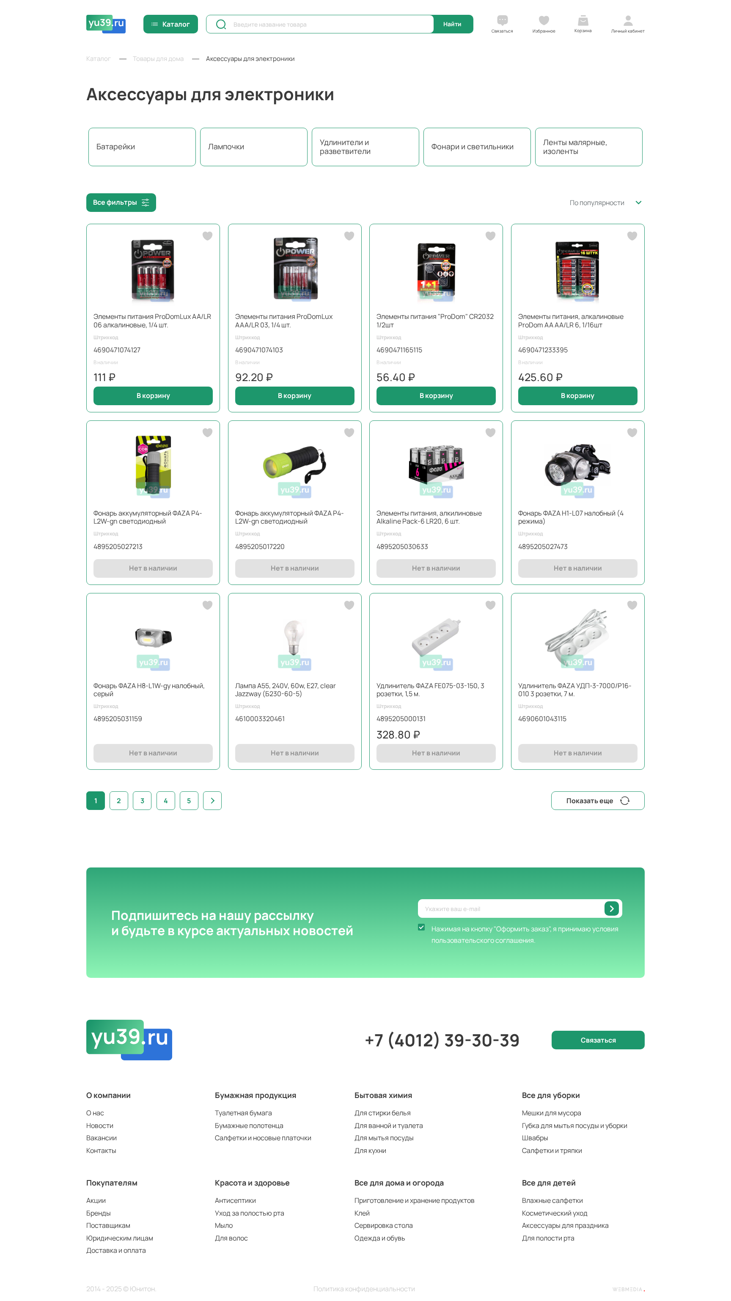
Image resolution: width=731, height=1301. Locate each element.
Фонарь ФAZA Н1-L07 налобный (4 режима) (571, 517)
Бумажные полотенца (249, 1125)
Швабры (535, 1137)
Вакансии (101, 1137)
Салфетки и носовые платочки (263, 1137)
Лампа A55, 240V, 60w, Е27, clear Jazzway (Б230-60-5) (285, 689)
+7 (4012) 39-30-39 (442, 1040)
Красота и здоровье (252, 1182)
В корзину (153, 395)
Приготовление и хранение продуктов (415, 1200)
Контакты (101, 1150)
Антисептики (235, 1200)
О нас (95, 1112)
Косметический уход (555, 1213)
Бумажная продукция (256, 1095)
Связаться (598, 1040)
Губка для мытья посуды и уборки (574, 1125)
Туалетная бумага (243, 1112)
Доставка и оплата (116, 1250)
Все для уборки (551, 1095)
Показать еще (589, 800)
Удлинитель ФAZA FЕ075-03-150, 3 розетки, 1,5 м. (430, 689)
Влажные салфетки (552, 1200)
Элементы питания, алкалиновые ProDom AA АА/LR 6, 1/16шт (571, 320)
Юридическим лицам (119, 1238)
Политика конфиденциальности (364, 1289)
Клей (362, 1213)
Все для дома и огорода (399, 1182)
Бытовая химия (383, 1095)
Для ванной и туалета (389, 1125)
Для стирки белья (383, 1112)
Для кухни (370, 1150)
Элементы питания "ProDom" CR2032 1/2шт (435, 320)
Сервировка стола (384, 1225)
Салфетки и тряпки (552, 1150)
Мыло (224, 1225)
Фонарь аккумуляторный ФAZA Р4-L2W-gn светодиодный (147, 517)
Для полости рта (548, 1238)
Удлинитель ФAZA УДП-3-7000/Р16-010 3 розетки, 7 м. (575, 689)
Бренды (98, 1213)
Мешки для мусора (551, 1112)
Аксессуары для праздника (565, 1225)
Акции (96, 1200)
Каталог (176, 24)
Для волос (231, 1238)
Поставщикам (108, 1225)
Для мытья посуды (384, 1137)
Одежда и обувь (380, 1238)
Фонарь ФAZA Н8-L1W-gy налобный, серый (149, 689)
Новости (99, 1125)
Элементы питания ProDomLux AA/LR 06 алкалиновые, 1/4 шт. (152, 320)
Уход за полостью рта (249, 1213)
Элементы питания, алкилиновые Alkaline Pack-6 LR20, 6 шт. (429, 517)
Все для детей (549, 1182)
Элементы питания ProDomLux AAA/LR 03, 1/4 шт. (284, 320)
